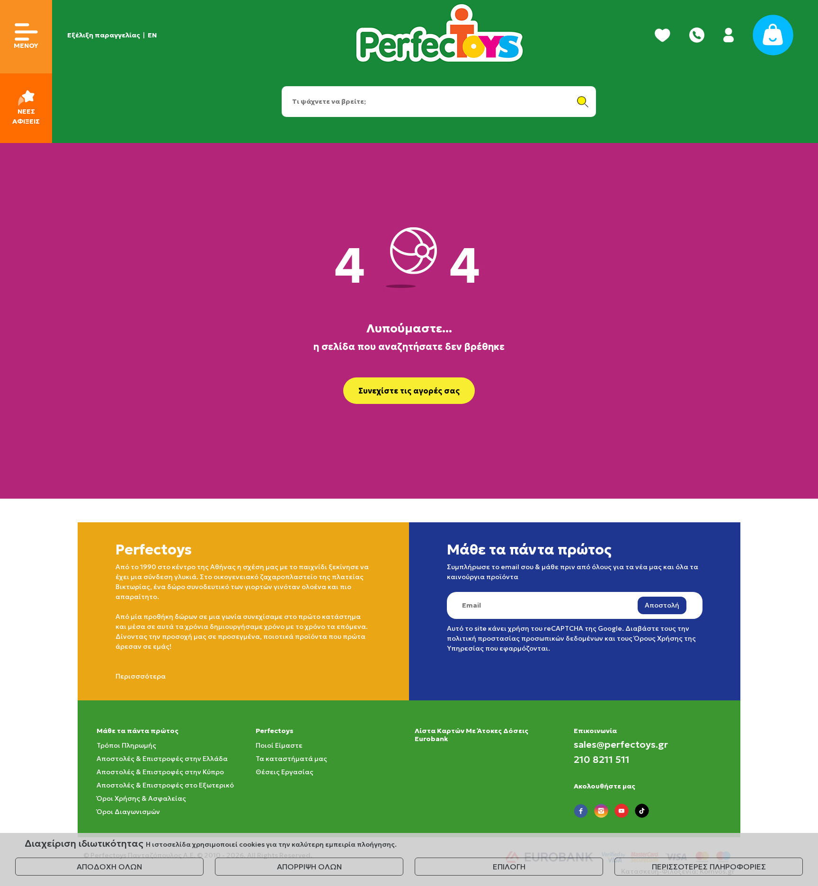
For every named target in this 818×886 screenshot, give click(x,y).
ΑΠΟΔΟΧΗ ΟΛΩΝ (109, 866)
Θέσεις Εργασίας (284, 772)
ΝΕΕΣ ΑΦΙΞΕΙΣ (26, 116)
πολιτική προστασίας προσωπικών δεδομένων (525, 638)
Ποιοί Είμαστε (279, 745)
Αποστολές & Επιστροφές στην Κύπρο (160, 772)
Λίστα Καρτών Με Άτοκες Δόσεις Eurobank (471, 734)
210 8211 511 (602, 759)
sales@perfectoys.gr (621, 744)
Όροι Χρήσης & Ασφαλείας (141, 798)
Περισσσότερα (141, 676)
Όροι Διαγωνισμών (128, 811)
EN (152, 35)
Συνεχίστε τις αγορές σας (409, 390)
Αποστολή (662, 605)
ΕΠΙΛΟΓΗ (509, 866)
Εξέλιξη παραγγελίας (103, 35)
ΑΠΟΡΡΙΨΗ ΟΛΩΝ (309, 866)
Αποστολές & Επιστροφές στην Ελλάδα (162, 758)
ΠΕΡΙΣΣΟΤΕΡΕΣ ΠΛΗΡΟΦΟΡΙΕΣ (709, 866)
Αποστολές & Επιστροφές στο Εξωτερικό (165, 785)
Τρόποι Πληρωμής (126, 745)
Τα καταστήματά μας (291, 758)
